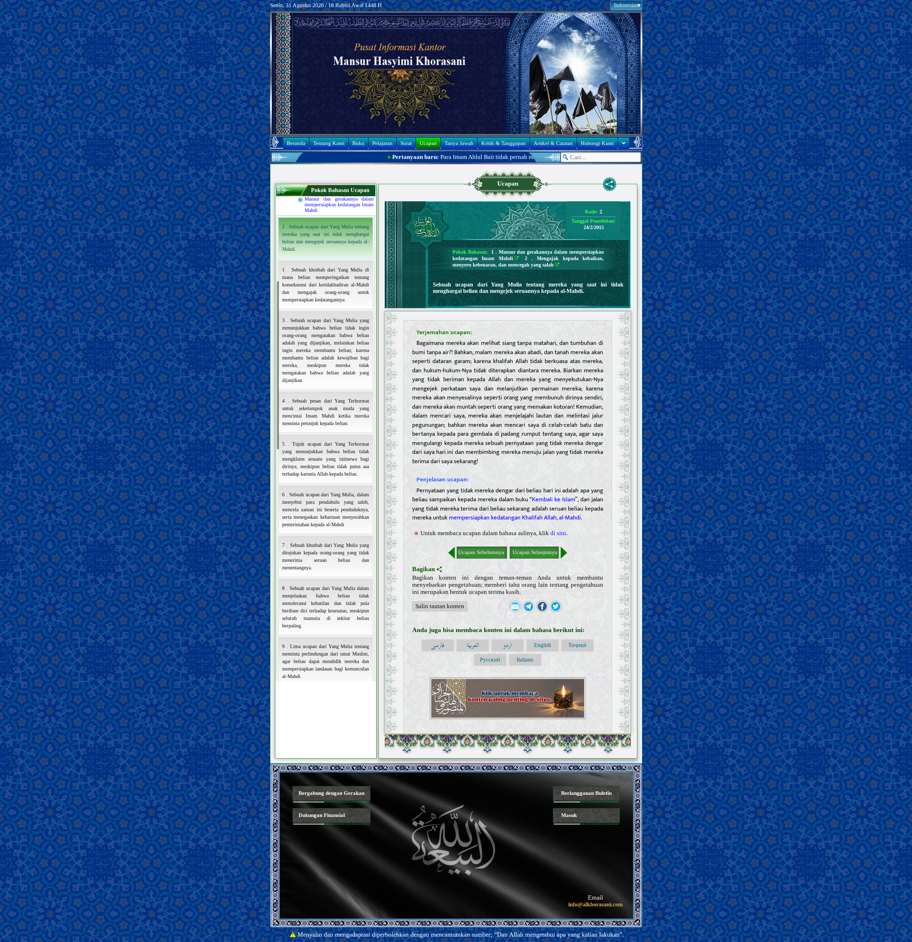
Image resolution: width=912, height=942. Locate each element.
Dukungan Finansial (322, 815)
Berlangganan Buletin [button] (586, 793)
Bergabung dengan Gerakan (331, 793)
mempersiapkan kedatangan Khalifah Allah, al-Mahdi (515, 518)
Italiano (525, 660)
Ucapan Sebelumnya (481, 552)
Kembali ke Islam (553, 499)
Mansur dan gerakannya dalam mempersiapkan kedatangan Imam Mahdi (339, 204)
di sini (558, 533)
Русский (490, 660)
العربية (473, 645)
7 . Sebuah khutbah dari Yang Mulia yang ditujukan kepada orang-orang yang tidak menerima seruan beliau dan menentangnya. (325, 556)
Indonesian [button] (626, 5)
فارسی (437, 645)
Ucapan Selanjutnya (535, 552)
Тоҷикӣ (577, 645)
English (542, 645)
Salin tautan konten (439, 606)
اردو (507, 645)
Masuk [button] (569, 815)
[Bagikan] (609, 184)
